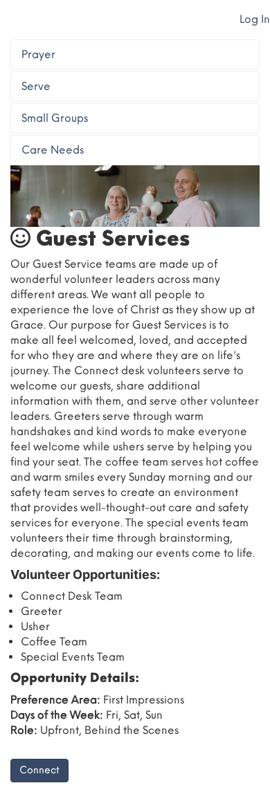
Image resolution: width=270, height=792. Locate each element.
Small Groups (54, 118)
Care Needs (52, 149)
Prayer (38, 54)
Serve (36, 86)
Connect (39, 770)
